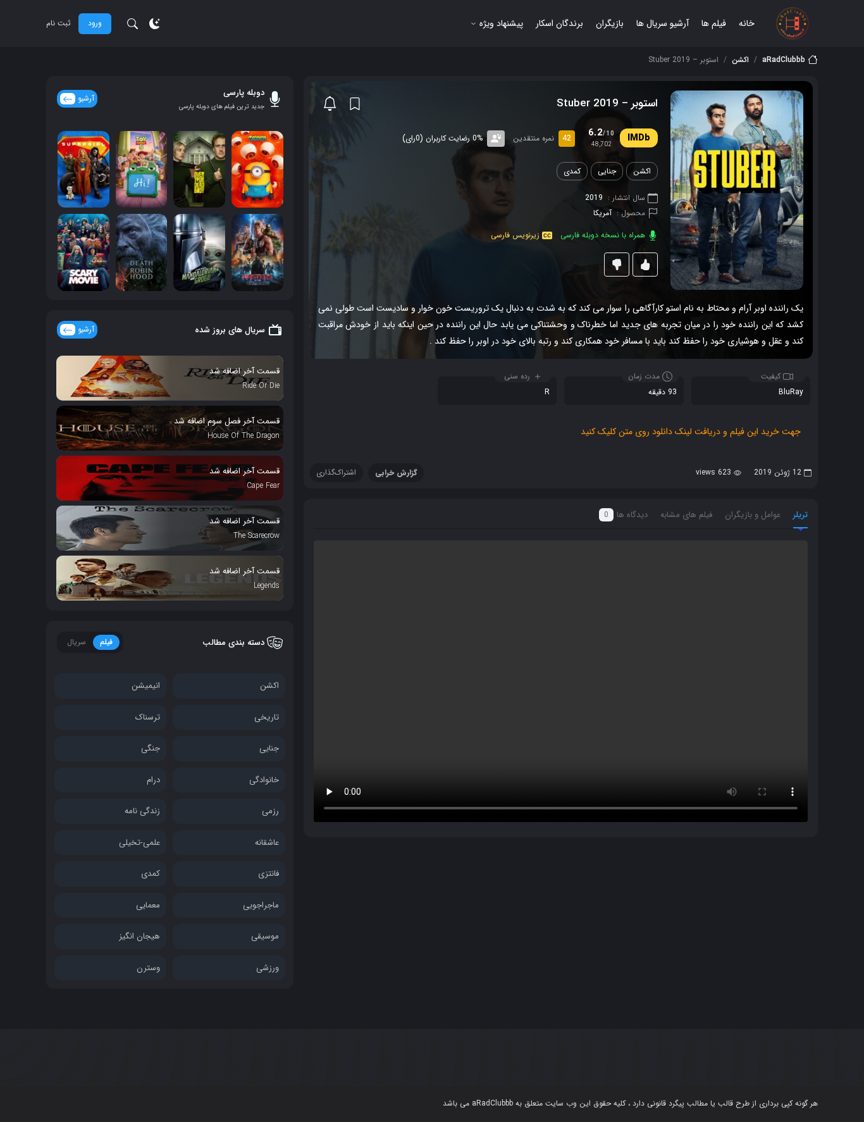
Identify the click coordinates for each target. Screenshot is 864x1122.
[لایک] (645, 264)
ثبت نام (58, 23)
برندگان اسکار (559, 23)
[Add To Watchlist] (354, 103)
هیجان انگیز (139, 936)
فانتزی (268, 873)
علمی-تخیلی (139, 842)
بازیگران (610, 23)
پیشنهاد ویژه (501, 23)
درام (153, 780)
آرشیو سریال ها (662, 23)
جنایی (607, 171)
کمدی (572, 171)
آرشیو (86, 98)
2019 (594, 198)
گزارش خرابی (396, 472)
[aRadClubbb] (792, 23)
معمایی (148, 905)
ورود (95, 23)
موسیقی (265, 936)
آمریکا (602, 213)
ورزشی (267, 968)
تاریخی (266, 717)
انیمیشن (146, 685)
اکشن (740, 60)
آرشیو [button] (86, 329)
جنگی (150, 748)
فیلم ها (713, 23)
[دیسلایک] (616, 264)
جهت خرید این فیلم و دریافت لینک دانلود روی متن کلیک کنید (691, 432)
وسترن (148, 968)
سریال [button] (76, 642)
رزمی (270, 811)
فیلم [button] (106, 642)
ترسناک (147, 717)
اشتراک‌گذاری (336, 472)
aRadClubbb (783, 60)
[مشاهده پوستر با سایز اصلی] (736, 189)
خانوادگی (264, 780)
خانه (747, 23)
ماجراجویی (261, 905)
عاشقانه (267, 842)
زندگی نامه (142, 811)
